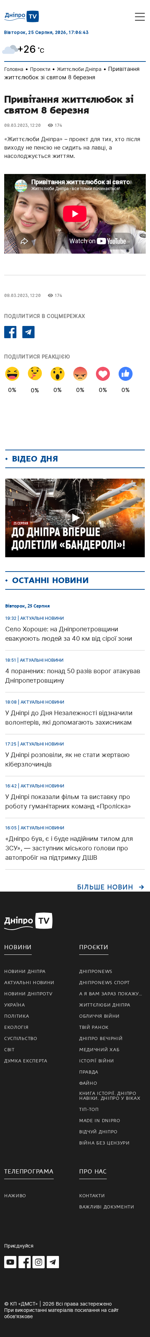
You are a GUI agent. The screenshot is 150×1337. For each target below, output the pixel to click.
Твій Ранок (93, 1027)
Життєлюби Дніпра (79, 69)
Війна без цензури (104, 1143)
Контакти (92, 1195)
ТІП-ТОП (89, 1109)
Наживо (15, 1195)
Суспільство (20, 1038)
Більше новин (105, 887)
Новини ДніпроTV (28, 993)
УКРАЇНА (14, 1005)
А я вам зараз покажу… (110, 993)
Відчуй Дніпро (98, 1131)
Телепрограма (29, 1171)
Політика (16, 1016)
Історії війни (96, 1061)
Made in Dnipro (99, 1120)
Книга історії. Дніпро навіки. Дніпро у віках (109, 1096)
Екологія (16, 1027)
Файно (88, 1083)
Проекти (40, 69)
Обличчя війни (99, 1016)
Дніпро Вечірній (101, 1038)
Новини (18, 947)
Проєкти (93, 947)
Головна (13, 69)
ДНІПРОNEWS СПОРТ (104, 982)
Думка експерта (25, 1061)
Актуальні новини (29, 982)
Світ (9, 1049)
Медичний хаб (99, 1049)
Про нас (93, 1171)
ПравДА (88, 1072)
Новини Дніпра (25, 971)
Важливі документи (106, 1207)
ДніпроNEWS (95, 971)
